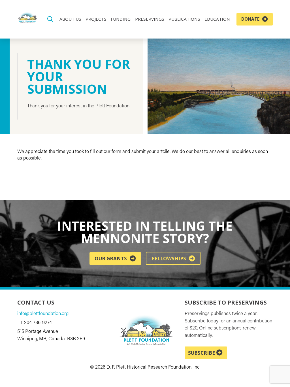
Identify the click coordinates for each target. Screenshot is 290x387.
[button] (50, 19)
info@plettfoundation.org (43, 313)
